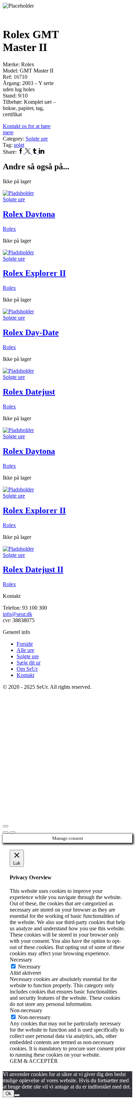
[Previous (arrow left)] (5, 832)
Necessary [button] (21, 960)
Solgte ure (37, 139)
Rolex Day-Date (31, 332)
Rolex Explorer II (34, 273)
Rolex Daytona (29, 214)
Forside (25, 644)
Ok (8, 1093)
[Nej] (17, 1095)
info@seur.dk (17, 614)
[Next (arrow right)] (12, 832)
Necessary (29, 967)
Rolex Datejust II (33, 569)
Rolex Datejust (29, 391)
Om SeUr (27, 669)
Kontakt (25, 675)
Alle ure (25, 650)
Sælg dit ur (28, 663)
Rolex (9, 229)
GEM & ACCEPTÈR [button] (34, 1061)
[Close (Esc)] (5, 826)
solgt (19, 145)
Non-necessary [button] (26, 1010)
